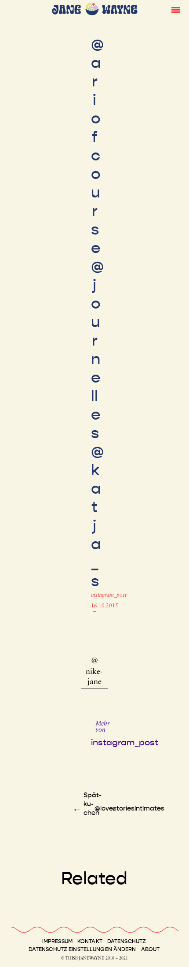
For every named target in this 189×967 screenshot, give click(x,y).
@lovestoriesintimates (129, 808)
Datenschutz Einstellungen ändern (82, 949)
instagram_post (109, 595)
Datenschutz (126, 941)
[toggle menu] (176, 9)
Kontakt (89, 941)
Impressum (57, 941)
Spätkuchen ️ (93, 804)
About (150, 949)
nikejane (94, 677)
